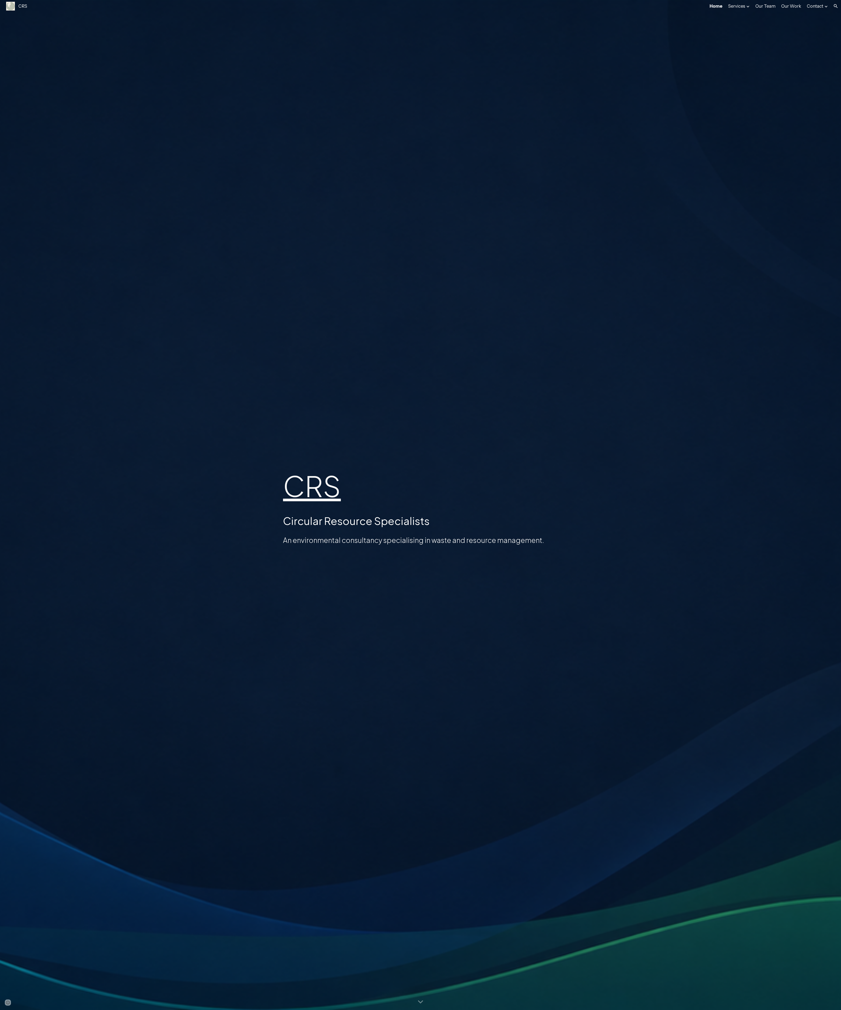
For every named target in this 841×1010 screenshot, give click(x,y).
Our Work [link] (791, 6)
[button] (835, 6)
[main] (420, 486)
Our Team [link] (765, 6)
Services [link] (736, 6)
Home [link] (716, 6)
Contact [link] (815, 6)
